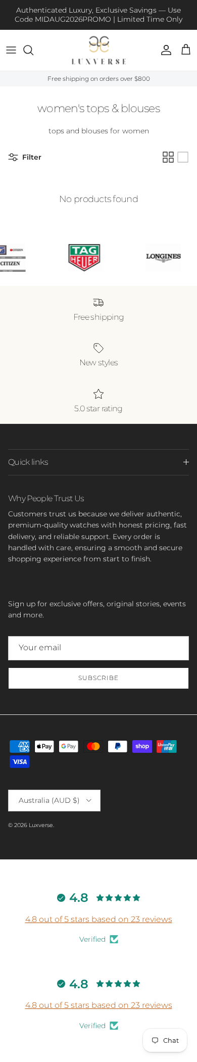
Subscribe (98, 678)
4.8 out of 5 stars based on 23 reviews (98, 919)
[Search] (33, 50)
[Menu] (11, 50)
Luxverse (41, 825)
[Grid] (168, 157)
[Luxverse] (99, 50)
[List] (183, 157)
